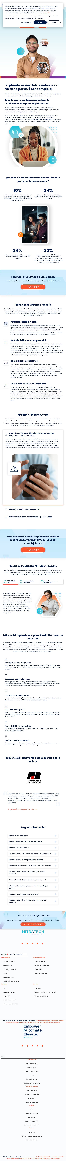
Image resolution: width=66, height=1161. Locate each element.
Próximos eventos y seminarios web (45, 992)
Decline (54, 22)
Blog (4, 988)
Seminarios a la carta (41, 996)
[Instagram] (42, 944)
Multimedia (6, 996)
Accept (40, 22)
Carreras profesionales (10, 969)
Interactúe (38, 988)
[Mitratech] (2, 2)
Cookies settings (26, 22)
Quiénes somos (5, 957)
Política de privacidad (43, 1020)
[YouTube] (37, 944)
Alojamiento (38, 969)
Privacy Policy (46, 12)
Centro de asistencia (41, 973)
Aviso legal (23, 1022)
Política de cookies (33, 1022)
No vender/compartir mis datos (50, 1022)
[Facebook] (32, 944)
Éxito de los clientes (39, 957)
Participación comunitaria (11, 981)
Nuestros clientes (40, 961)
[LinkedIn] (22, 944)
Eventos (35, 984)
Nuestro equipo (7, 965)
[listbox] (16, 954)
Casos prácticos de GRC (10, 1004)
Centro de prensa (8, 977)
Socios (5, 973)
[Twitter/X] (27, 944)
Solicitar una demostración (33, 924)
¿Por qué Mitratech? (9, 961)
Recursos (4, 984)
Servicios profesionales (42, 965)
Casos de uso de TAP (9, 1000)
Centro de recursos (9, 992)
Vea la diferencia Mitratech (33, 286)
